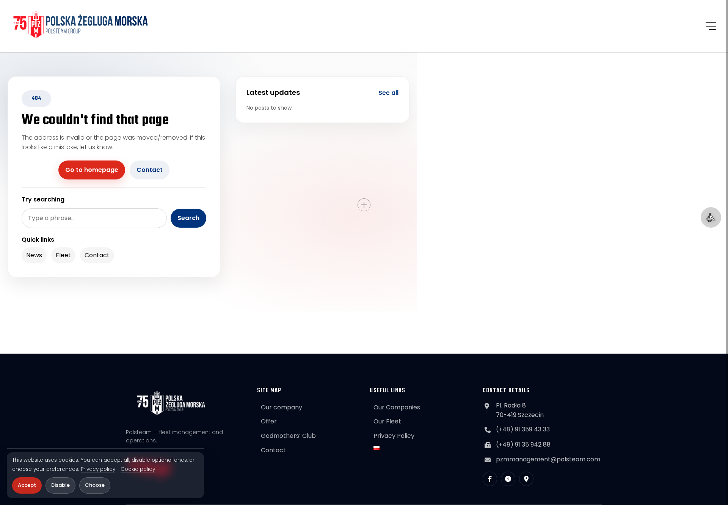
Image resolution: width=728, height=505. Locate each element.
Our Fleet (387, 421)
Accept (27, 485)
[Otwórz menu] (711, 26)
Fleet (63, 255)
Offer (269, 421)
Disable (60, 485)
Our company (281, 407)
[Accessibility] (711, 217)
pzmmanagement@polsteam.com (548, 459)
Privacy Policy (393, 435)
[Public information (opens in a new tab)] (508, 479)
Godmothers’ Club (288, 435)
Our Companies (396, 407)
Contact (149, 169)
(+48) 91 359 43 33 (523, 429)
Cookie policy (138, 469)
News (34, 255)
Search (188, 218)
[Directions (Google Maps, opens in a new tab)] (526, 479)
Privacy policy (98, 469)
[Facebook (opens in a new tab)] (490, 479)
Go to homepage (91, 169)
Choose (95, 485)
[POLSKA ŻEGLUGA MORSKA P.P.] (81, 25)
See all (388, 92)
